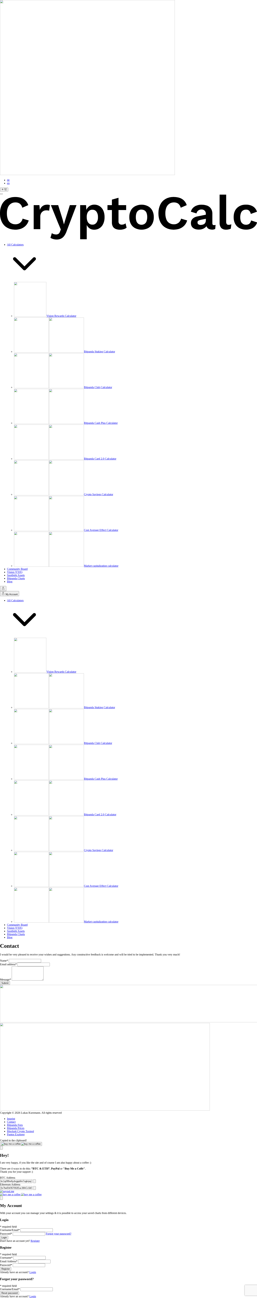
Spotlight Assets (16, 575)
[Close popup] (1, 1148)
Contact (11, 1121)
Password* (6, 1233)
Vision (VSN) (14, 572)
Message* (5, 979)
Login (4, 1237)
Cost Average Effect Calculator (101, 530)
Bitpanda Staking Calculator (99, 351)
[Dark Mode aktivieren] (4, 189)
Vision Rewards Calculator (61, 315)
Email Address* (8, 1261)
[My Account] (3, 588)
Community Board (17, 568)
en (8, 183)
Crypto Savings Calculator (98, 494)
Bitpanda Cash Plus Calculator (101, 422)
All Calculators (15, 244)
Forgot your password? (58, 1233)
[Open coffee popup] (21, 1144)
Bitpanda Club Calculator (98, 387)
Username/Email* (10, 1230)
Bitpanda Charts (16, 578)
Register (35, 1240)
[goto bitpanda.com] (105, 1109)
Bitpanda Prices (15, 1128)
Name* (4, 960)
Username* (6, 1257)
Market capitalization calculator (101, 565)
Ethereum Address (10, 1184)
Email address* (8, 964)
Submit (5, 983)
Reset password (9, 1293)
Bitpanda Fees (15, 1124)
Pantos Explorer (16, 1134)
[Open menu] (1, 193)
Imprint (11, 1118)
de (8, 180)
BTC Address (7, 1177)
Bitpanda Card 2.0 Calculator (100, 458)
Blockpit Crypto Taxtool (20, 1131)
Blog (9, 581)
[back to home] (128, 217)
